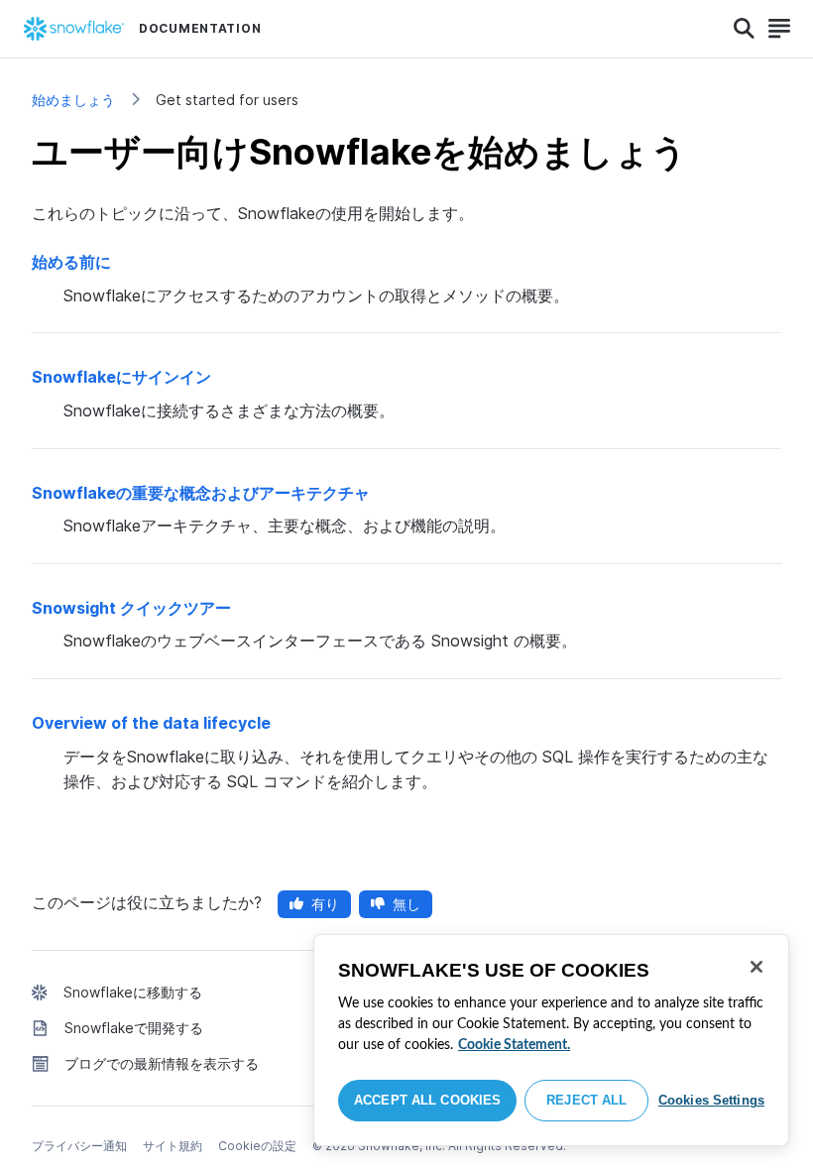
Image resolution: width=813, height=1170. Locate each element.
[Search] (744, 29)
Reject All (586, 1100)
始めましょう (73, 99)
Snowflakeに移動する (132, 992)
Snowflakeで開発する (133, 1027)
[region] (551, 1040)
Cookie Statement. (514, 1045)
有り (325, 903)
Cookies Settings (711, 1100)
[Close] (756, 967)
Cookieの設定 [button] (257, 1145)
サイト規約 (172, 1145)
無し (406, 903)
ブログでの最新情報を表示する (161, 1063)
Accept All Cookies (427, 1100)
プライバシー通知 (79, 1145)
